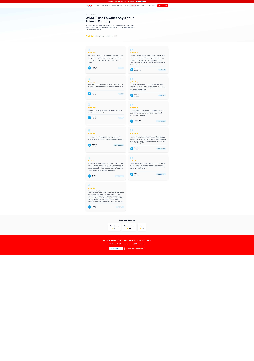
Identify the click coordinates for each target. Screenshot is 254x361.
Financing (126, 5)
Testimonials (133, 5)
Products (107, 5)
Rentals (114, 5)
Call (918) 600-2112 (141, 1)
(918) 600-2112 (152, 5)
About (102, 5)
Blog (138, 5)
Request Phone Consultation (135, 248)
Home (98, 5)
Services (119, 5)
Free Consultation (163, 5)
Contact (142, 5)
